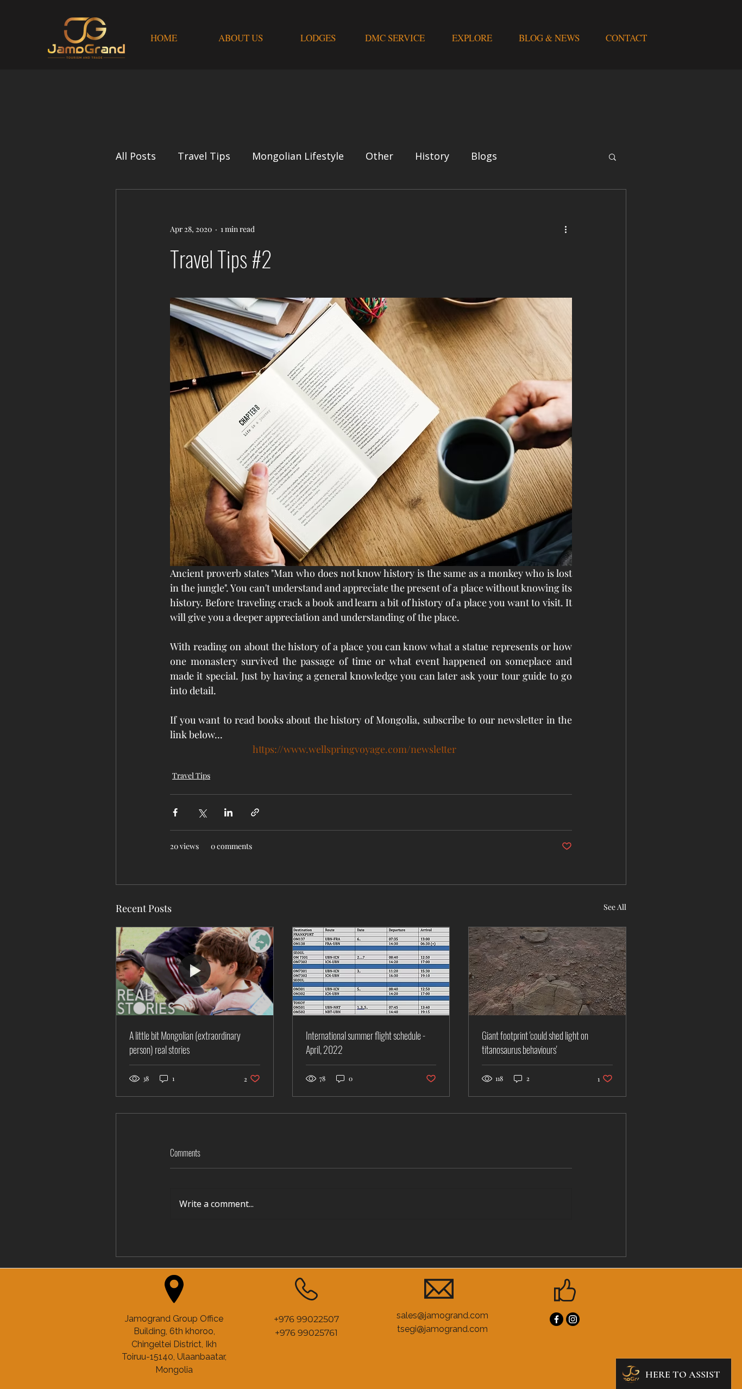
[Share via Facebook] (175, 812)
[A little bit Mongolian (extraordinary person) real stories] (194, 971)
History (432, 155)
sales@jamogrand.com (442, 1315)
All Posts (136, 155)
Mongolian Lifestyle (298, 155)
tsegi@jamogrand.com (442, 1329)
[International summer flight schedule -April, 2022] (371, 971)
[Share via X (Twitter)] (202, 812)
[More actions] (565, 228)
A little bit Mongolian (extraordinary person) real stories (185, 1042)
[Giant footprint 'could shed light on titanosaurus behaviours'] (547, 971)
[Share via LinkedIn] (228, 812)
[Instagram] (573, 1319)
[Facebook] (556, 1319)
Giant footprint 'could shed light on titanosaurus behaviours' (535, 1042)
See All (614, 907)
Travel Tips (204, 155)
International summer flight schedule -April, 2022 (365, 1042)
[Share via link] (255, 812)
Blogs (484, 155)
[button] (612, 156)
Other (379, 155)
